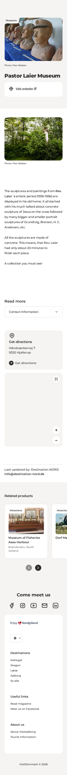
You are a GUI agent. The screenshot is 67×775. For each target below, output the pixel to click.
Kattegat (16, 660)
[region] (33, 410)
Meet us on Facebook (24, 709)
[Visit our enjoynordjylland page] (11, 605)
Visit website (24, 88)
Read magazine (20, 703)
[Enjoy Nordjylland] (24, 623)
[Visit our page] (22, 605)
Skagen (15, 665)
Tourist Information (23, 737)
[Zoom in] (56, 430)
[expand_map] (56, 379)
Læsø (13, 670)
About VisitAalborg (23, 731)
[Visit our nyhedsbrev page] (44, 605)
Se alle (14, 680)
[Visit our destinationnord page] (55, 605)
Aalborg (15, 675)
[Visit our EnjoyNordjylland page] (33, 605)
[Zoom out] (56, 440)
